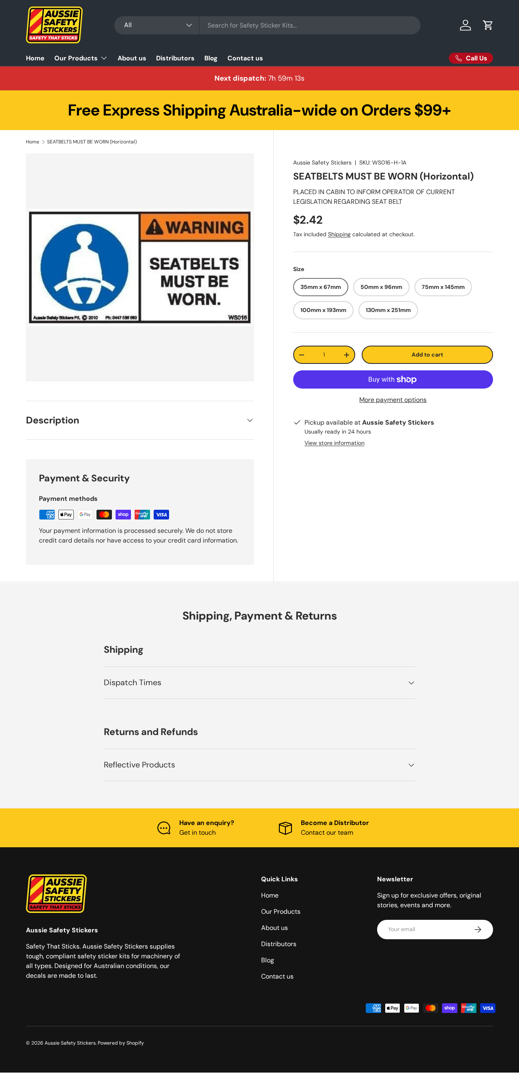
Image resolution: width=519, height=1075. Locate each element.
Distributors (175, 58)
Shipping (339, 234)
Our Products (76, 58)
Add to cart (427, 355)
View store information (335, 443)
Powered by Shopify (121, 1043)
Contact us (245, 58)
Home (35, 58)
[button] (488, 25)
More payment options (393, 400)
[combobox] (267, 25)
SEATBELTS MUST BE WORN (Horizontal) (92, 142)
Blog (211, 58)
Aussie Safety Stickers (322, 162)
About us (132, 58)
